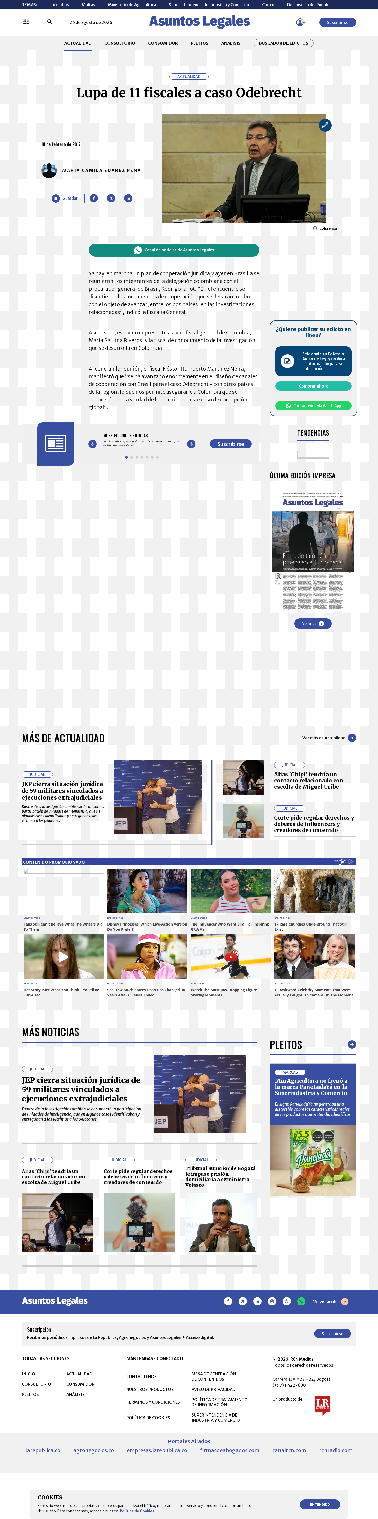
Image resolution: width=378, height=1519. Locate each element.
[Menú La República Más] (26, 22)
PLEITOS (200, 43)
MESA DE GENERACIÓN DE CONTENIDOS (214, 1376)
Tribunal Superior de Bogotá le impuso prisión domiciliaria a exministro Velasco (220, 1176)
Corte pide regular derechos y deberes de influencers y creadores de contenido (314, 824)
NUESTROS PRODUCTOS (150, 1389)
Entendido (320, 1504)
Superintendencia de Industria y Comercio (209, 4)
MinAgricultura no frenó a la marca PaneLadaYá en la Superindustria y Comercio (311, 1087)
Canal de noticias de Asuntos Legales (179, 250)
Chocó (268, 4)
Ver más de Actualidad (323, 737)
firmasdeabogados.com (229, 1450)
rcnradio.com (336, 1450)
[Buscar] (50, 22)
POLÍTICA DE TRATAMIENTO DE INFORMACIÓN (220, 1402)
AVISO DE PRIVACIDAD (214, 1389)
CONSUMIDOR (163, 43)
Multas (88, 4)
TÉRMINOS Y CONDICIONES (153, 1402)
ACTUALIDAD (78, 43)
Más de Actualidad (63, 738)
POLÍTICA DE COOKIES (148, 1417)
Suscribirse (337, 22)
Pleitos (286, 1044)
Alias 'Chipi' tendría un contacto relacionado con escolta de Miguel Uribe (308, 780)
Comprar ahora (313, 386)
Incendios (59, 4)
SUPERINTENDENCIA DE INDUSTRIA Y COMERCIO (216, 1417)
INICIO (28, 1373)
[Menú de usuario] (300, 22)
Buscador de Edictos (283, 43)
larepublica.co (42, 1450)
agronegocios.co (93, 1450)
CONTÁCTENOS (141, 1376)
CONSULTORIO (119, 43)
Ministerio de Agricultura (132, 4)
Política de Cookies (137, 1511)
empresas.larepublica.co (157, 1450)
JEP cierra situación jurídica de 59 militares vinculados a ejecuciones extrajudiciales (62, 790)
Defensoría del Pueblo (308, 4)
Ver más (309, 623)
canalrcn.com (289, 1450)
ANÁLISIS (231, 43)
